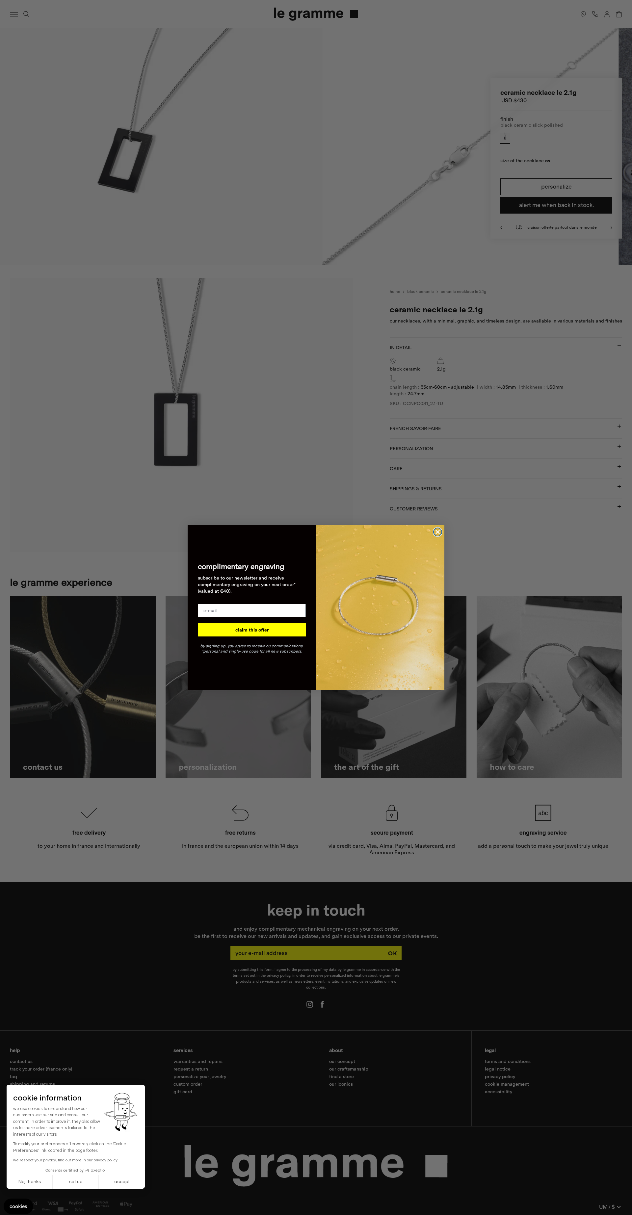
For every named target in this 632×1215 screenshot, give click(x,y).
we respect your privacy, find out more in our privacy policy (65, 1160)
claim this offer (252, 630)
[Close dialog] (438, 532)
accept (122, 1181)
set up (75, 1181)
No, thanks (29, 1181)
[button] (18, 1206)
